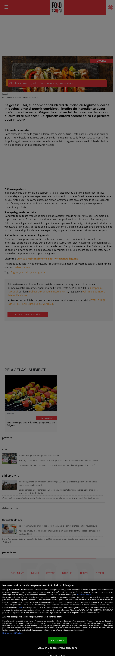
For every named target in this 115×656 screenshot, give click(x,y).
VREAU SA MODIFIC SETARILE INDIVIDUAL (57, 648)
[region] (57, 618)
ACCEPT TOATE (57, 640)
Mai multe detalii (84, 595)
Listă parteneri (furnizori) (13, 633)
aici (20, 607)
